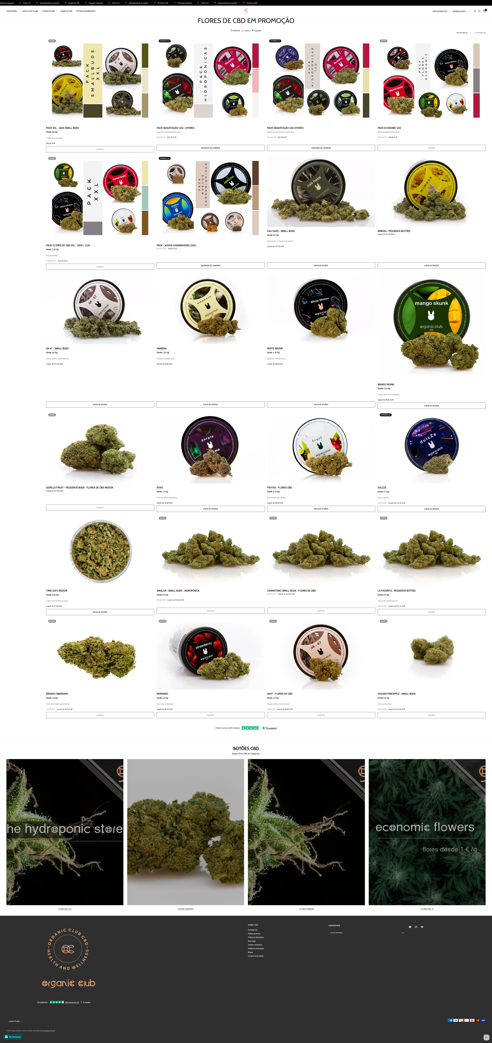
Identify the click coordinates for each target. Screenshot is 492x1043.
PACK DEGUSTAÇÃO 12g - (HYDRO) (175, 127)
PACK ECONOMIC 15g (389, 127)
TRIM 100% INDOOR (56, 590)
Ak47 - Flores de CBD (279, 693)
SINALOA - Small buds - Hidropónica (178, 590)
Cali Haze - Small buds (281, 231)
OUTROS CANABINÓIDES (85, 11)
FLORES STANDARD (186, 909)
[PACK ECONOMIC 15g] (432, 80)
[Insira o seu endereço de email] (402, 933)
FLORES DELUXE (65, 909)
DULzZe (382, 487)
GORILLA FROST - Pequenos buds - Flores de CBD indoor (79, 487)
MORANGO (162, 693)
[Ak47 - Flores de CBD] (321, 654)
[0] (484, 11)
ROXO (160, 487)
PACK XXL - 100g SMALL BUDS (62, 127)
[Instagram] (418, 927)
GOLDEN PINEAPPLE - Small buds (397, 693)
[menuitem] (13, 11)
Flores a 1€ (51, 3)
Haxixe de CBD (66, 11)
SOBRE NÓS (253, 925)
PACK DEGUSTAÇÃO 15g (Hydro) (285, 127)
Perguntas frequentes (31, 3)
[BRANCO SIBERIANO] (100, 654)
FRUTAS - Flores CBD (279, 487)
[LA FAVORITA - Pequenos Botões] (432, 551)
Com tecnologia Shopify (47, 1031)
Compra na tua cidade (255, 956)
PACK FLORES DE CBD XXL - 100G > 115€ (68, 245)
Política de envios (254, 933)
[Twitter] (412, 927)
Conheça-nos (252, 930)
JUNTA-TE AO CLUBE (30, 11)
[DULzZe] (432, 447)
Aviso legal (252, 941)
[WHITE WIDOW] (321, 308)
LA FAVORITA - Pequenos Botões (397, 590)
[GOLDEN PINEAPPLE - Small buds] (432, 654)
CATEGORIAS (11, 11)
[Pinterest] (424, 927)
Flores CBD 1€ (427, 909)
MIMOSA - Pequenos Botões (394, 231)
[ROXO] (211, 447)
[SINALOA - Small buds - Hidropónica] (211, 551)
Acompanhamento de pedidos (74, 3)
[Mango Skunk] (432, 326)
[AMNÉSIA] (211, 308)
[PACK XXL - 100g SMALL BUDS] (100, 80)
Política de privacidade (256, 948)
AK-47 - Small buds (57, 348)
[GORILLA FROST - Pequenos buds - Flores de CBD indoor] (100, 447)
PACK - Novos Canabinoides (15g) (176, 245)
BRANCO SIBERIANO (57, 693)
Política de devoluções (256, 937)
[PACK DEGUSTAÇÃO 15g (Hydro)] (321, 80)
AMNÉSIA (162, 348)
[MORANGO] (211, 654)
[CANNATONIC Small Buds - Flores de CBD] (321, 551)
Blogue (250, 952)
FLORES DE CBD (48, 11)
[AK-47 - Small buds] (100, 308)
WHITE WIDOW (275, 348)
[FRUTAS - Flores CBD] (321, 447)
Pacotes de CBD (98, 3)
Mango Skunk (386, 384)
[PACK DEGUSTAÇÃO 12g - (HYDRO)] (211, 80)
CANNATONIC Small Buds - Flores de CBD (291, 590)
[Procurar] (479, 11)
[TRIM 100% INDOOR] (100, 551)
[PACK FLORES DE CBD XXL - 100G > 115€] (100, 198)
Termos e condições (255, 944)
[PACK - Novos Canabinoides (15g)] (211, 198)
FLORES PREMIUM (306, 909)
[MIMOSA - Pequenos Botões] (432, 191)
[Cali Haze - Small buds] (321, 191)
